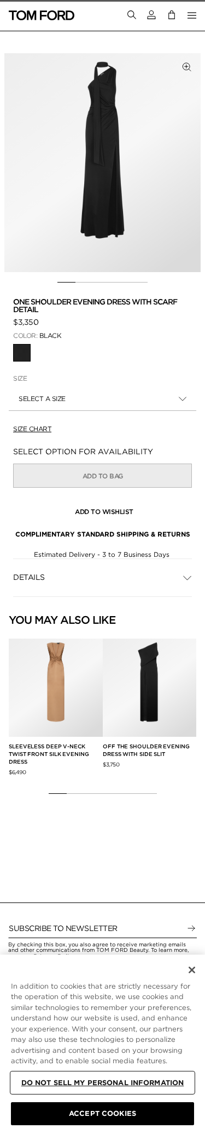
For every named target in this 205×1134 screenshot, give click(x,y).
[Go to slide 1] (66, 282)
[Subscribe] (191, 928)
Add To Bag (103, 476)
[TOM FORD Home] (41, 15)
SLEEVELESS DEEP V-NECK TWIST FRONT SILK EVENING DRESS (49, 754)
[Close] (192, 970)
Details (29, 577)
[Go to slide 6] (148, 793)
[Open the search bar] (131, 15)
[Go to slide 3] (102, 282)
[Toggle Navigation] (192, 15)
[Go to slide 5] (139, 282)
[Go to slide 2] (84, 282)
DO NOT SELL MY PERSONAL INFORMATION (102, 1083)
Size (20, 378)
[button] (151, 15)
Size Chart (32, 429)
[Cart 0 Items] (171, 15)
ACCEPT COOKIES (102, 1113)
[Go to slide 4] (121, 282)
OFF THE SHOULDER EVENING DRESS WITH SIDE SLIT (146, 750)
